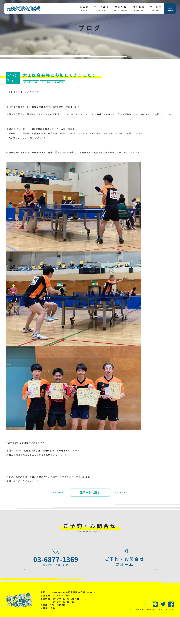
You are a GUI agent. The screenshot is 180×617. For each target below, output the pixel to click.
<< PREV (58, 492)
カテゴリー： (53, 82)
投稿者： (30, 82)
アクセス (156, 8)
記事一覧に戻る (90, 492)
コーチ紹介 (101, 8)
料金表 (84, 8)
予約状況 (139, 8)
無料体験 (121, 8)
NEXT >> (120, 492)
